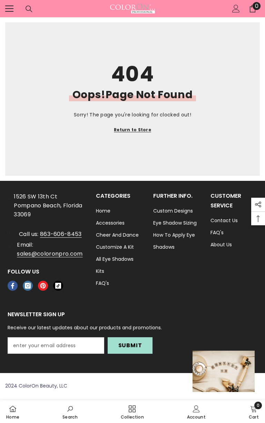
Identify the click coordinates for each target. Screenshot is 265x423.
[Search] (29, 9)
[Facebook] (13, 286)
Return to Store (132, 130)
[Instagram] (28, 286)
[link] (70, 412)
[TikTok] (58, 286)
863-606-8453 (61, 234)
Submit (130, 345)
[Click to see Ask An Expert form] (224, 371)
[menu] (9, 8)
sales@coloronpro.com (49, 254)
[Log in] (236, 8)
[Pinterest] (43, 286)
